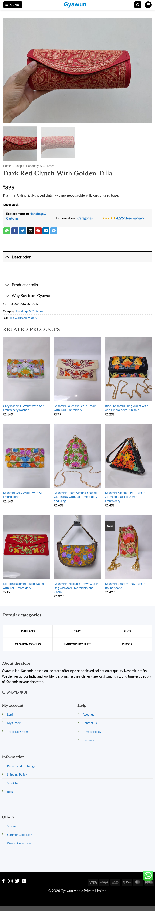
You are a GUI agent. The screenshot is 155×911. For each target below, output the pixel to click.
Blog (10, 791)
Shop (18, 166)
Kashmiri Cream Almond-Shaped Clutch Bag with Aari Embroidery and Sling (75, 497)
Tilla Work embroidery (22, 317)
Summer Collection (19, 834)
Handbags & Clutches (40, 166)
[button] (12, 4)
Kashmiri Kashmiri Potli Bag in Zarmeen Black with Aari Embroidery (125, 497)
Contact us (90, 723)
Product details (25, 284)
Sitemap (12, 826)
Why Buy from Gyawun (31, 295)
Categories (85, 218)
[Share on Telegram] (53, 230)
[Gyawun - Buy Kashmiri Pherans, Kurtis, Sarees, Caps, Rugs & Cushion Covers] (77, 5)
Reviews (88, 740)
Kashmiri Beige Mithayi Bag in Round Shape (125, 586)
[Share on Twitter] (22, 230)
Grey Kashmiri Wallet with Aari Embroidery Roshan (23, 408)
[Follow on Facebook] (3, 881)
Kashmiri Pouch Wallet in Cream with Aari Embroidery (75, 408)
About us (88, 714)
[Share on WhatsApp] (6, 230)
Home (7, 166)
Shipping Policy (17, 774)
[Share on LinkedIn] (45, 230)
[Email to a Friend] (30, 230)
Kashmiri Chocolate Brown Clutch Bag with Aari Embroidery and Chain (76, 588)
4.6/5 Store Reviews (130, 218)
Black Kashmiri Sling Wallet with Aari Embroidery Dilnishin (126, 408)
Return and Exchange (21, 766)
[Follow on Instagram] (10, 881)
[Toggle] (7, 257)
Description (21, 257)
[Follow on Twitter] (17, 881)
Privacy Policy (92, 731)
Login (10, 714)
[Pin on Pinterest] (38, 230)
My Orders (14, 723)
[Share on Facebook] (14, 230)
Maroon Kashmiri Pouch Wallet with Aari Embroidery (23, 586)
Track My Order (17, 731)
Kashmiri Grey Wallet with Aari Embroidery (23, 494)
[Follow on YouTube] (24, 881)
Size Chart (14, 783)
